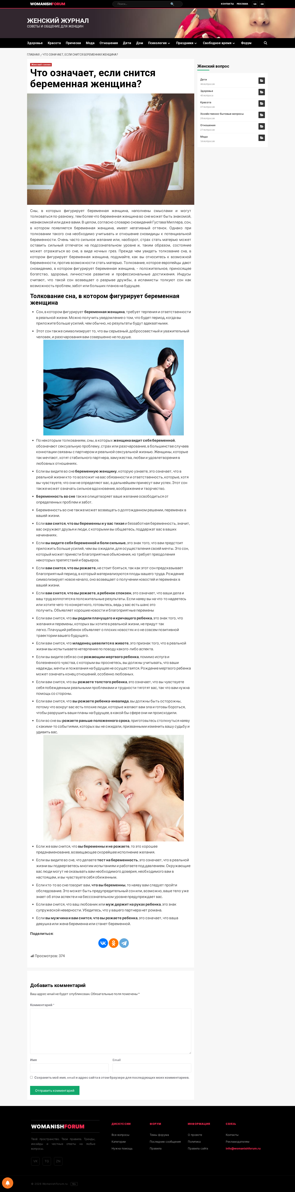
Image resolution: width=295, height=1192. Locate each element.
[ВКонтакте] (103, 943)
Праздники (184, 43)
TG (47, 1161)
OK (262, 4)
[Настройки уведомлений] (7, 1183)
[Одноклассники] (113, 943)
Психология (157, 43)
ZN (58, 1161)
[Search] (265, 43)
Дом (139, 43)
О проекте (195, 1134)
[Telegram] (124, 943)
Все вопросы (120, 1134)
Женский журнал (58, 20)
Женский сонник (41, 64)
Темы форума (159, 1134)
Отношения (109, 43)
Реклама (242, 3)
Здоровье (35, 43)
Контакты (227, 3)
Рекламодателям (237, 1141)
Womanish (47, 4)
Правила (156, 1148)
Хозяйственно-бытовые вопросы (222, 113)
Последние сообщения (165, 1141)
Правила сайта (198, 1148)
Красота (54, 43)
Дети (127, 43)
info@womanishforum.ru (243, 1148)
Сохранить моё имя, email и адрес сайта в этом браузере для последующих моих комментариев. (111, 1077)
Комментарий (42, 1005)
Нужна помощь (122, 1148)
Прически (73, 43)
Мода (90, 43)
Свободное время (217, 43)
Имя (33, 1060)
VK (254, 4)
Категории (119, 1141)
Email (117, 1060)
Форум (246, 43)
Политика (194, 1141)
